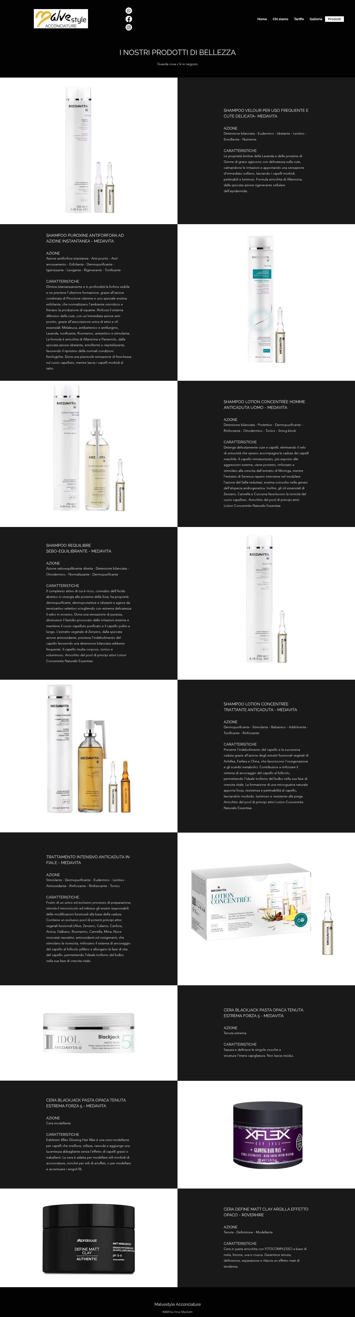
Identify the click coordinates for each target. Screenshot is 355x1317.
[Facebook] (129, 19)
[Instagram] (129, 27)
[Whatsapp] (129, 10)
